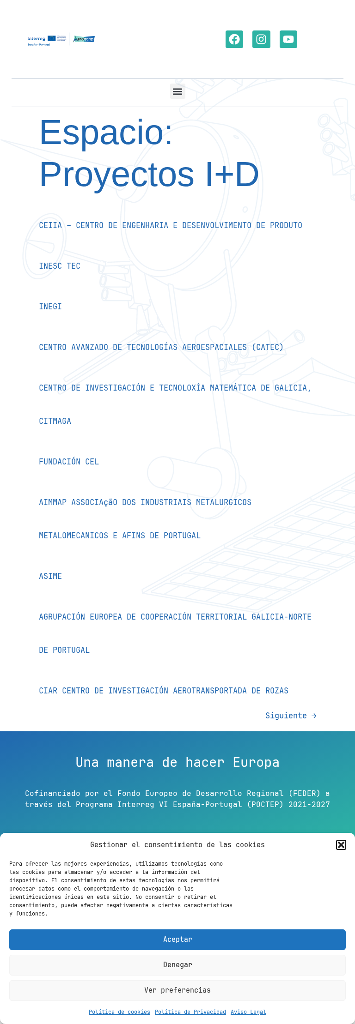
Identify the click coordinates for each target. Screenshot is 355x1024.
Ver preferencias (177, 990)
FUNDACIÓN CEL (69, 462)
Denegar (177, 965)
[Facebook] (234, 39)
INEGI (50, 306)
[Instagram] (261, 39)
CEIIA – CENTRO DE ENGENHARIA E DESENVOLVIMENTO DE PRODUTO (170, 225)
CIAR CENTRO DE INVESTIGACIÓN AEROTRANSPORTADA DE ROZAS (163, 691)
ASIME (50, 576)
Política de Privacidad (190, 1012)
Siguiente (290, 716)
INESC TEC (59, 266)
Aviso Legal (248, 1012)
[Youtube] (288, 39)
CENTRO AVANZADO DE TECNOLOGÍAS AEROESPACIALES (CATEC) (161, 347)
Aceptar (177, 939)
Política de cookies (119, 1012)
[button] (341, 844)
